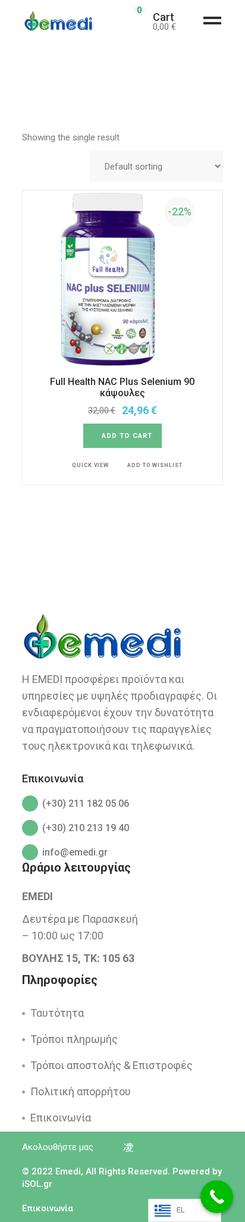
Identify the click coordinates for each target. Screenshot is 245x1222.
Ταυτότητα (57, 1013)
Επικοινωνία (60, 1117)
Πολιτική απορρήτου (80, 1091)
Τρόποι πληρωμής (74, 1039)
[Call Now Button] (216, 1196)
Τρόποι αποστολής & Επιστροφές (111, 1065)
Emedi (68, 1171)
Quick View (90, 465)
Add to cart (127, 436)
